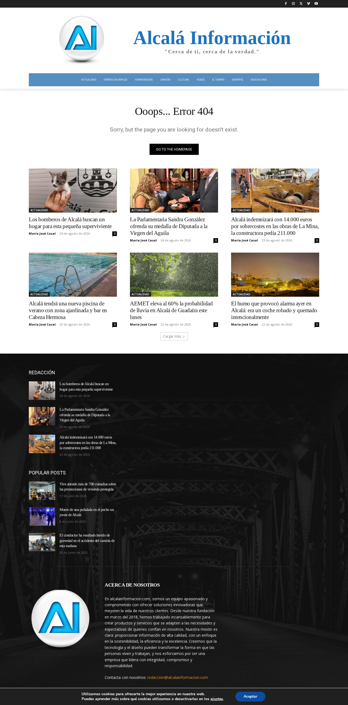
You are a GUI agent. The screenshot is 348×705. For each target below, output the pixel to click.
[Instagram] (293, 4)
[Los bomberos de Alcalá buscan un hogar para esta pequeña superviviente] (73, 190)
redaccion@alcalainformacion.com (177, 677)
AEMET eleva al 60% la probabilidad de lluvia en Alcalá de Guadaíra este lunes (171, 310)
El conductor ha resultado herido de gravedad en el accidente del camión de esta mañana (87, 540)
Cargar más (172, 336)
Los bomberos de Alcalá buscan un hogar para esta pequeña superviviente (70, 222)
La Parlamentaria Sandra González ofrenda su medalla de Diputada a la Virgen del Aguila (168, 226)
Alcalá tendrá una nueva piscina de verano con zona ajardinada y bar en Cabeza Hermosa (68, 310)
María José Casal (42, 233)
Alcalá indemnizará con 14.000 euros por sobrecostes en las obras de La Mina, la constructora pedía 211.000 (275, 226)
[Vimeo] (308, 4)
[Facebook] (286, 4)
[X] (301, 4)
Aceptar (250, 696)
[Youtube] (316, 4)
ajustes (216, 699)
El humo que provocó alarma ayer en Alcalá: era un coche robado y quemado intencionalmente (274, 310)
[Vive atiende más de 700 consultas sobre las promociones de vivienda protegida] (42, 491)
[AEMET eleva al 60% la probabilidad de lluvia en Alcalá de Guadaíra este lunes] (174, 275)
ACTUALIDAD (39, 210)
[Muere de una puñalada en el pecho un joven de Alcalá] (42, 516)
